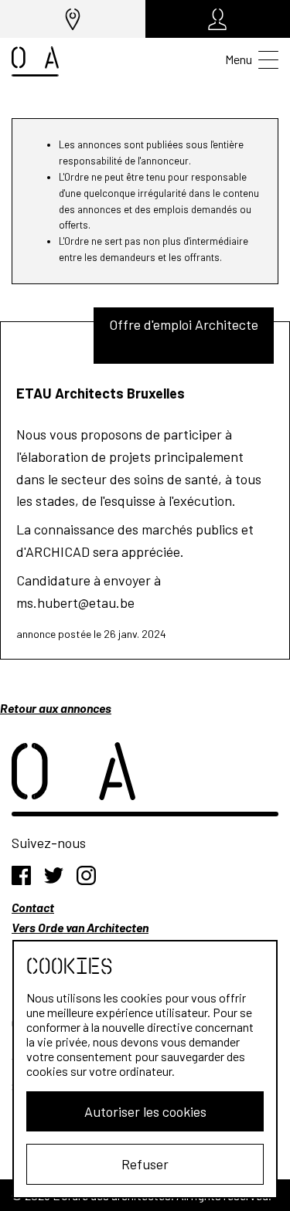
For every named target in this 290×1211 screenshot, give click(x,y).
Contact (33, 907)
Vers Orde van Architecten (80, 927)
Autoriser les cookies (145, 1111)
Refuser (145, 1163)
